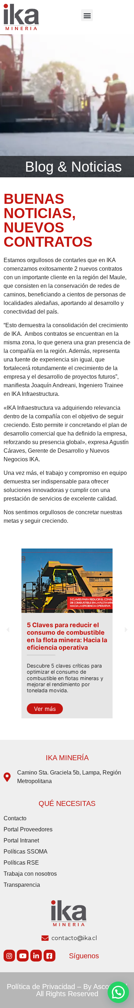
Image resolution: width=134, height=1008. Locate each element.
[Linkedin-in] (36, 955)
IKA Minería (67, 758)
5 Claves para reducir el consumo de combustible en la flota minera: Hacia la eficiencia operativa (67, 636)
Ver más (45, 708)
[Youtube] (22, 955)
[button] (87, 15)
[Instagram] (9, 955)
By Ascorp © (103, 986)
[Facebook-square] (49, 955)
